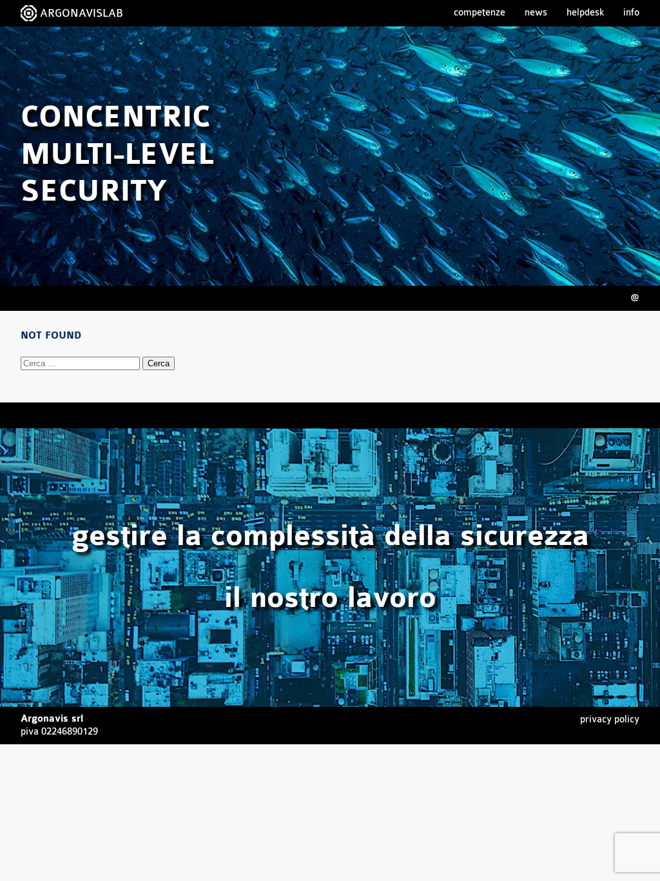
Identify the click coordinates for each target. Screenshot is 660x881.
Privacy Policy (609, 719)
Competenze (479, 12)
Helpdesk (585, 12)
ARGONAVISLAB (81, 13)
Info (631, 12)
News (536, 12)
